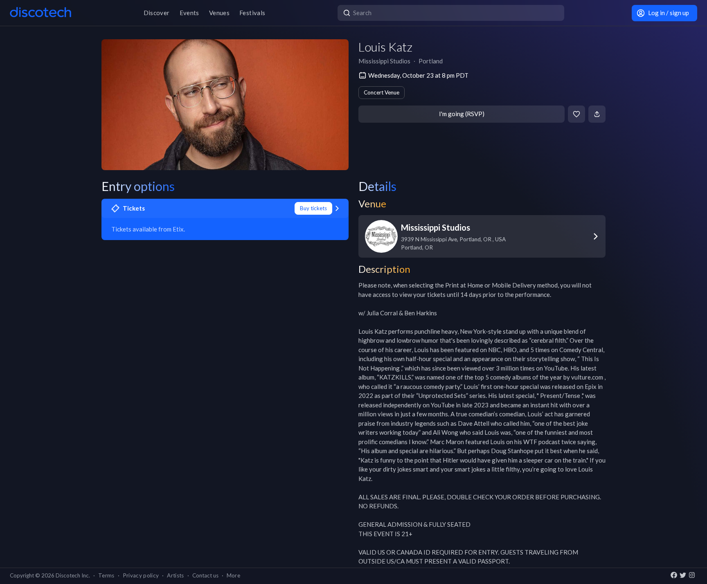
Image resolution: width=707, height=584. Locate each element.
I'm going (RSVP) (461, 113)
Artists (175, 575)
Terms (106, 575)
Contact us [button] (205, 575)
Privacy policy (141, 575)
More (233, 575)
